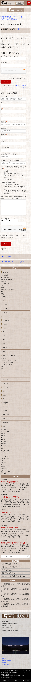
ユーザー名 (4, 96)
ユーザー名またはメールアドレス (11, 56)
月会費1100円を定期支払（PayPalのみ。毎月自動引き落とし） (14, 187)
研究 (2, 366)
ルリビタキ (4, 473)
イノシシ (5, 304)
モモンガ (5, 395)
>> (5, 18)
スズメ (3, 452)
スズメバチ (6, 339)
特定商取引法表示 (6, 660)
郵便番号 (4, 128)
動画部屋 (5, 403)
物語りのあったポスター (9, 527)
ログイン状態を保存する (17, 78)
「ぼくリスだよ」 (7, 512)
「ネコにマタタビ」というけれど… (14, 262)
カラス (5, 316)
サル (4, 332)
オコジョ (5, 308)
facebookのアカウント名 (9, 154)
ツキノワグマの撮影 (7, 362)
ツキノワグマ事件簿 (9, 355)
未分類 (5, 410)
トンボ (5, 375)
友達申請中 (8, 179)
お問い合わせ (5, 664)
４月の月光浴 (7, 256)
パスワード (4, 62)
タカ (4, 343)
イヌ (4, 300)
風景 (2, 292)
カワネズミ (6, 320)
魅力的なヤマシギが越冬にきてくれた (14, 543)
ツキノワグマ (7, 351)
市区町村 (4, 141)
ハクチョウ (4, 456)
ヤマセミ (3, 466)
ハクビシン (6, 387)
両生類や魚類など (6, 277)
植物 (2, 287)
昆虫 (19, 29)
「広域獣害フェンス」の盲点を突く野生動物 (16, 584)
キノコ (5, 328)
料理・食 (3, 281)
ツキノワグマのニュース (8, 360)
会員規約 (4, 662)
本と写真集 (6, 414)
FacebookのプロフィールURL (10, 160)
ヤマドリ (3, 469)
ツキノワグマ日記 (6, 364)
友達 (6, 171)
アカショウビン (6, 429)
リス (4, 399)
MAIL (16, 680)
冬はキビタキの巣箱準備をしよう (12, 589)
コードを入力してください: (9, 218)
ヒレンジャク (5, 458)
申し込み (27, 680)
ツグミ (3, 454)
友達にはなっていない (12, 173)
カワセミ (3, 439)
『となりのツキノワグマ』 (10, 497)
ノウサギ (5, 379)
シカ (4, 336)
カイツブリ (4, 433)
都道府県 (4, 135)
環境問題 (5, 422)
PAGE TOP (6, 680)
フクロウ (3, 460)
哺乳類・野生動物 (6, 279)
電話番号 (4, 122)
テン (4, 371)
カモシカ (5, 312)
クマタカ (3, 446)
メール (3, 102)
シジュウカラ (5, 450)
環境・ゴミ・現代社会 (8, 289)
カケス (3, 435)
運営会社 (4, 659)
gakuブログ (6, 272)
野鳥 (4, 426)
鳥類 (2, 294)
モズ (2, 464)
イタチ (5, 297)
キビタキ (3, 444)
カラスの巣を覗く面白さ (9, 482)
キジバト (3, 442)
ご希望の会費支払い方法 (8, 182)
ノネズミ (5, 383)
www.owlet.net (5, 629)
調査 (2, 368)
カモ (2, 437)
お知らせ (3, 358)
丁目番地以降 (5, 147)
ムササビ (5, 391)
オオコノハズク (6, 431)
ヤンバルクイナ (6, 471)
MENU (29, 3)
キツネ (5, 324)
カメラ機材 (4, 275)
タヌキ (5, 347)
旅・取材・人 (5, 283)
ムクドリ (3, 462)
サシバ (3, 448)
